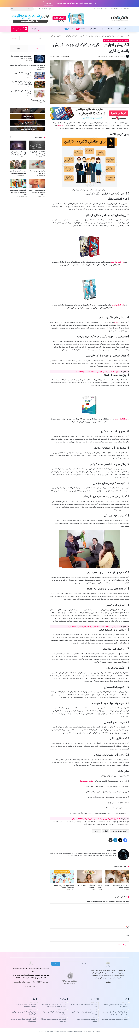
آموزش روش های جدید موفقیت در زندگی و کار (99, 36)
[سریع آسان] (89, 120)
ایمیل (127, 935)
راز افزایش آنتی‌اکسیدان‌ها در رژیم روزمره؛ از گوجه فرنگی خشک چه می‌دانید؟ (27, 66)
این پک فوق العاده (118, 305)
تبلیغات (80, 29)
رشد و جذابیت (92, 29)
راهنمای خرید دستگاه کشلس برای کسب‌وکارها (23, 74)
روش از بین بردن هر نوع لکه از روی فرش (37, 172)
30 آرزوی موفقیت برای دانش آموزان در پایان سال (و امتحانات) (63, 886)
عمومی (102, 29)
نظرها (19, 48)
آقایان (118, 29)
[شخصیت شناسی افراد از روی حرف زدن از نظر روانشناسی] (18, 164)
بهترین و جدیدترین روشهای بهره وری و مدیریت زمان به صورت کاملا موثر (97, 371)
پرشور (116, 322)
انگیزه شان (60, 125)
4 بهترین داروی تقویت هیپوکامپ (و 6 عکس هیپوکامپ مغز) (21, 57)
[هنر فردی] (119, 18)
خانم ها (110, 29)
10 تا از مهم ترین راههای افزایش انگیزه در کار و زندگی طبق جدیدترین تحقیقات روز (94, 626)
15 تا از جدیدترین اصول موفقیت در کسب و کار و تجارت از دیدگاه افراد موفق (96, 818)
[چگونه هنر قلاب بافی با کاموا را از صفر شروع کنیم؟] (39, 93)
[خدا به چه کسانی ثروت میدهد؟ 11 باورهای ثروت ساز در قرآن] (117, 876)
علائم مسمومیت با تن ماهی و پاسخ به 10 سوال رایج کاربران (37, 192)
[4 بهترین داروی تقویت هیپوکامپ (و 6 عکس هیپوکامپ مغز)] (39, 59)
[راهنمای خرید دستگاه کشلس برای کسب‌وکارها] (39, 75)
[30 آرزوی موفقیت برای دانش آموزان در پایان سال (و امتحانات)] (62, 876)
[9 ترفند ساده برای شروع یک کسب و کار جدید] (37, 145)
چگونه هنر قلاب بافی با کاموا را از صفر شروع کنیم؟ (21, 92)
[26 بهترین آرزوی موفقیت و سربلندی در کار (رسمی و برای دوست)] (89, 876)
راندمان (96, 831)
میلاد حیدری (122, 56)
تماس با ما (28, 986)
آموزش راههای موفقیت (119, 831)
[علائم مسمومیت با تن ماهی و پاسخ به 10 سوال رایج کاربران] (37, 183)
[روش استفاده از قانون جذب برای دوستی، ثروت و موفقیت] (18, 145)
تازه (37, 48)
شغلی (126, 29)
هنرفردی (108, 982)
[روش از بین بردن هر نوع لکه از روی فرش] (37, 164)
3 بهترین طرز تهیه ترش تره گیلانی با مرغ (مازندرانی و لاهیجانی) (22, 83)
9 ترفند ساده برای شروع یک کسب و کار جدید (37, 153)
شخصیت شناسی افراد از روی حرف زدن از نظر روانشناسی (18, 172)
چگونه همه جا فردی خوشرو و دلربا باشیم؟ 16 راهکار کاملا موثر (18, 192)
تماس (69, 29)
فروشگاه (34, 29)
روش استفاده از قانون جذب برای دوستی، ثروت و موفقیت (18, 153)
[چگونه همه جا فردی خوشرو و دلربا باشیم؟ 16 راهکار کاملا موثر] (18, 183)
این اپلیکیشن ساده (121, 419)
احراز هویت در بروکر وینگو (38, 100)
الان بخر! (48, 3)
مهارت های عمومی (118, 36)
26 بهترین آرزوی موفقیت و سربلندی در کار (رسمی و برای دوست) (90, 886)
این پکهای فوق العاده (117, 262)
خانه (126, 36)
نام (127, 927)
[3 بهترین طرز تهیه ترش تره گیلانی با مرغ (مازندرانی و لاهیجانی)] (39, 84)
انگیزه (105, 831)
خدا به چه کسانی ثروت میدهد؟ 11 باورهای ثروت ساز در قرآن (117, 886)
